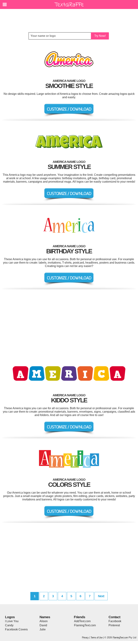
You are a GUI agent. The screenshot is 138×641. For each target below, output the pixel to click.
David (43, 625)
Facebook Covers (16, 629)
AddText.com (82, 621)
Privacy (85, 637)
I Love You (12, 621)
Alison (44, 621)
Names (45, 617)
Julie (43, 629)
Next (101, 596)
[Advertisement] (69, 18)
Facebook (115, 621)
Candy (9, 625)
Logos (10, 617)
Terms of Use (96, 637)
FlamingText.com (85, 625)
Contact (114, 617)
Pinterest (114, 625)
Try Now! (100, 35)
